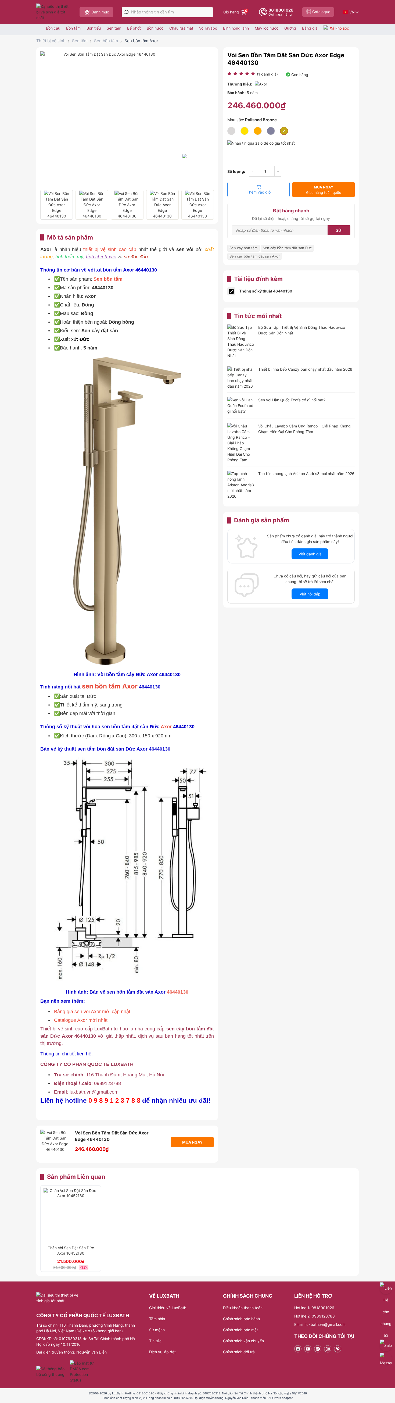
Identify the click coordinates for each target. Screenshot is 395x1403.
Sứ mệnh (157, 1329)
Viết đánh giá (310, 554)
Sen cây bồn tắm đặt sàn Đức (287, 248)
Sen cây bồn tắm (243, 248)
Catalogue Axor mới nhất (80, 1020)
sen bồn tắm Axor (110, 686)
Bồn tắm (73, 28)
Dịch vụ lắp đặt (162, 1352)
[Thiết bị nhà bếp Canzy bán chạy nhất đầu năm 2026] (240, 377)
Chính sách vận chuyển (243, 1340)
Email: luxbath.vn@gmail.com (320, 1324)
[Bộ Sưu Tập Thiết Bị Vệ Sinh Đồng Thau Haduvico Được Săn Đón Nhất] (240, 341)
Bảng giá (310, 28)
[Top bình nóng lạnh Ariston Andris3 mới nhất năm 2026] (240, 485)
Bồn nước (155, 28)
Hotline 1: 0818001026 (314, 1307)
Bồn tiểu (94, 28)
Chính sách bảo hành (241, 1318)
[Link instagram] (327, 1348)
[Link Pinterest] (337, 1348)
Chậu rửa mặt (181, 28)
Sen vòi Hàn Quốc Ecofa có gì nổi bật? (291, 400)
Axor (166, 726)
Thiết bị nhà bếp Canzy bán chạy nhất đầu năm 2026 (305, 369)
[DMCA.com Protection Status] (82, 1371)
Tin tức (155, 1340)
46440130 (177, 992)
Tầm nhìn (157, 1318)
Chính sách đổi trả (239, 1352)
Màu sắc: (252, 119)
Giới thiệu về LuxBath (167, 1307)
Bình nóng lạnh (236, 28)
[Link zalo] (317, 1348)
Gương (290, 28)
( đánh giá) (267, 74)
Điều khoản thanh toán (243, 1307)
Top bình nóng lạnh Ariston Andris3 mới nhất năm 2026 (306, 473)
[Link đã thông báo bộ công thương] (52, 1371)
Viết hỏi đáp (310, 594)
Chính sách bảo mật (240, 1329)
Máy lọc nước (266, 28)
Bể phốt (134, 28)
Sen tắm (114, 28)
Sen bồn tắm (106, 40)
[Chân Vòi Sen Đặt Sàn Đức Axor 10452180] (71, 1215)
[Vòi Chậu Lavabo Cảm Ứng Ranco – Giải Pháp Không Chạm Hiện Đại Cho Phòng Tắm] (240, 443)
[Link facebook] (297, 1348)
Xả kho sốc (339, 28)
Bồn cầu (53, 28)
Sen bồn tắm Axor (141, 40)
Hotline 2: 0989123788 (314, 1316)
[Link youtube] (307, 1348)
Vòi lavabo (208, 28)
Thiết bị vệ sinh (51, 40)
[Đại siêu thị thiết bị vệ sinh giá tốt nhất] (53, 11)
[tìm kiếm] (126, 12)
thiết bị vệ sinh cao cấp (109, 249)
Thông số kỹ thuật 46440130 (265, 291)
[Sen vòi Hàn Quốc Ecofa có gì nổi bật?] (240, 406)
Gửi (339, 230)
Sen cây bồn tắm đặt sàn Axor (254, 256)
